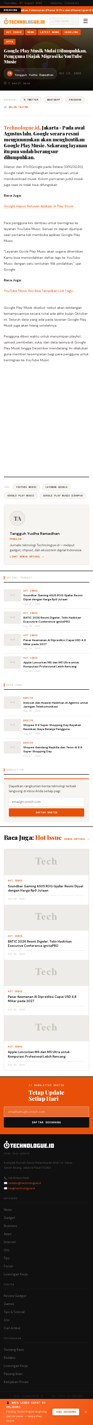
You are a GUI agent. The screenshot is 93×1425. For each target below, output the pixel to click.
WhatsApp (53, 100)
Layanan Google (56, 487)
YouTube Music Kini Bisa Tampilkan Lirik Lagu (38, 291)
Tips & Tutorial (14, 1312)
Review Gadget (15, 1296)
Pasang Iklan (13, 1374)
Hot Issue (14, 32)
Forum (8, 1266)
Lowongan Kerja (16, 1274)
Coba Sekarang (66, 1412)
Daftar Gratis (46, 812)
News (30, 32)
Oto (7, 1250)
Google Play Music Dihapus (63, 495)
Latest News (49, 32)
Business (10, 1226)
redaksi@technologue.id (24, 1183)
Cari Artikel (12, 1328)
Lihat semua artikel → (27, 556)
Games (9, 1304)
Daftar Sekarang (46, 1122)
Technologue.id (21, 127)
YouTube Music (26, 487)
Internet (10, 1242)
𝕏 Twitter (31, 100)
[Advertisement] (46, 419)
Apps (9, 41)
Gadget (9, 1218)
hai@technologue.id (21, 1188)
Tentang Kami (14, 1350)
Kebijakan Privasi (16, 1382)
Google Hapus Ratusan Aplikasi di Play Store (38, 206)
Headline (71, 32)
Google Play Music (20, 495)
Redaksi (10, 1358)
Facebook (75, 100)
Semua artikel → (76, 839)
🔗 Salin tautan (16, 107)
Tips (7, 1258)
